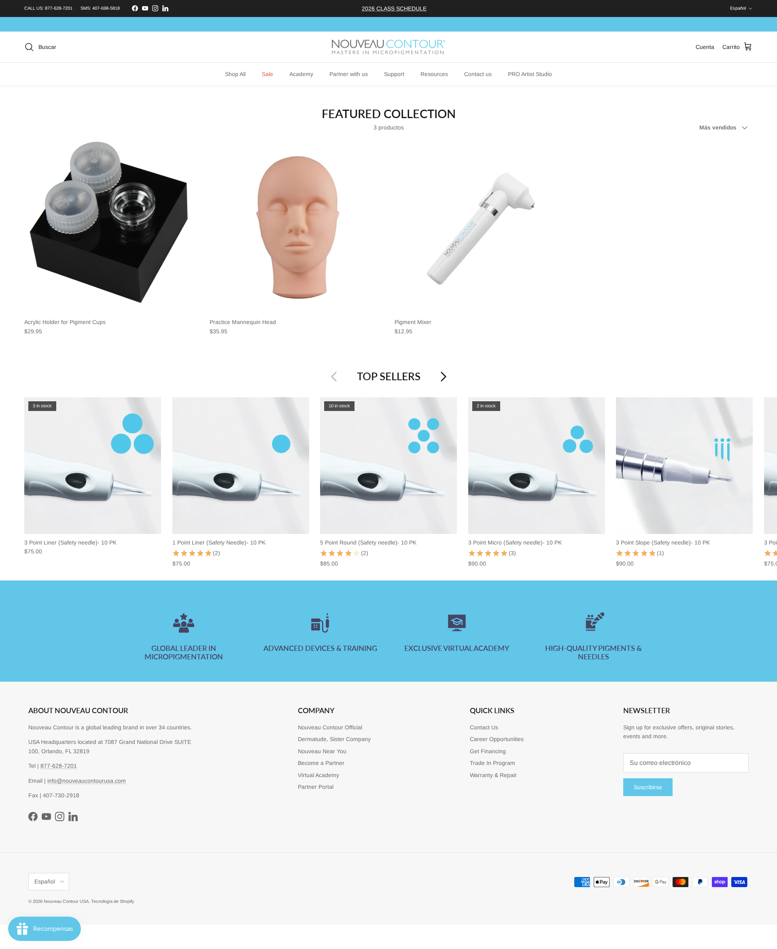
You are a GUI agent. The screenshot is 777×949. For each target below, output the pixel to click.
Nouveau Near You (322, 751)
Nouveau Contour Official (330, 727)
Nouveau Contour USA (66, 901)
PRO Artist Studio (530, 74)
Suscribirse (648, 787)
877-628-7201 (58, 8)
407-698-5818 (106, 8)
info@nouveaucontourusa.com (86, 780)
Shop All (235, 74)
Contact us (478, 74)
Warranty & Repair (493, 775)
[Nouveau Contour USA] (388, 47)
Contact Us (484, 727)
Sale (267, 74)
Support (394, 74)
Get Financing (488, 751)
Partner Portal (315, 787)
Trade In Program (492, 763)
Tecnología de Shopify (112, 901)
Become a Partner (321, 763)
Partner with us (348, 74)
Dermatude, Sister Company (334, 739)
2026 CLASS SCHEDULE (394, 8)
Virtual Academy (318, 775)
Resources (434, 74)
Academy (301, 74)
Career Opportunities (497, 739)
